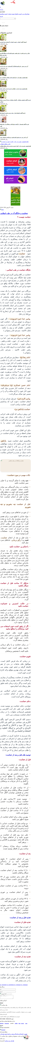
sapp (26, 1023)
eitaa (19, 1023)
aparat (22, 1023)
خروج (1, 16)
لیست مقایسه (3, 14)
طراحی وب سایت (9, 1040)
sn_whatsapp (17, 984)
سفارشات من (25, 14)
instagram (7, 1023)
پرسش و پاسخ (11, 1034)
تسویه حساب (11, 14)
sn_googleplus (10, 984)
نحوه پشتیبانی (3, 1034)
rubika (16, 1023)
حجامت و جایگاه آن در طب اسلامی (14, 213)
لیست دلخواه (18, 14)
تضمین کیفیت (24, 1034)
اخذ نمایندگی (18, 1034)
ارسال (1, 1003)
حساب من (2, 11)
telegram (1, 1023)
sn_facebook (3, 984)
